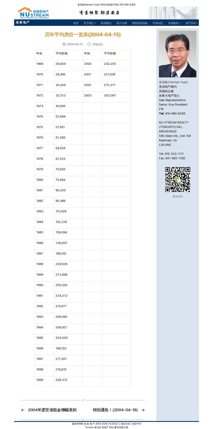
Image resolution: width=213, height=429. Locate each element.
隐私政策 (125, 423)
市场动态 (158, 23)
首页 (75, 23)
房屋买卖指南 (140, 23)
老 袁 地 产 (22, 22)
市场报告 (173, 23)
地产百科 (191, 23)
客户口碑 (121, 23)
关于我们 (89, 23)
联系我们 (106, 23)
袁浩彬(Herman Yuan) (173, 82)
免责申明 (136, 423)
